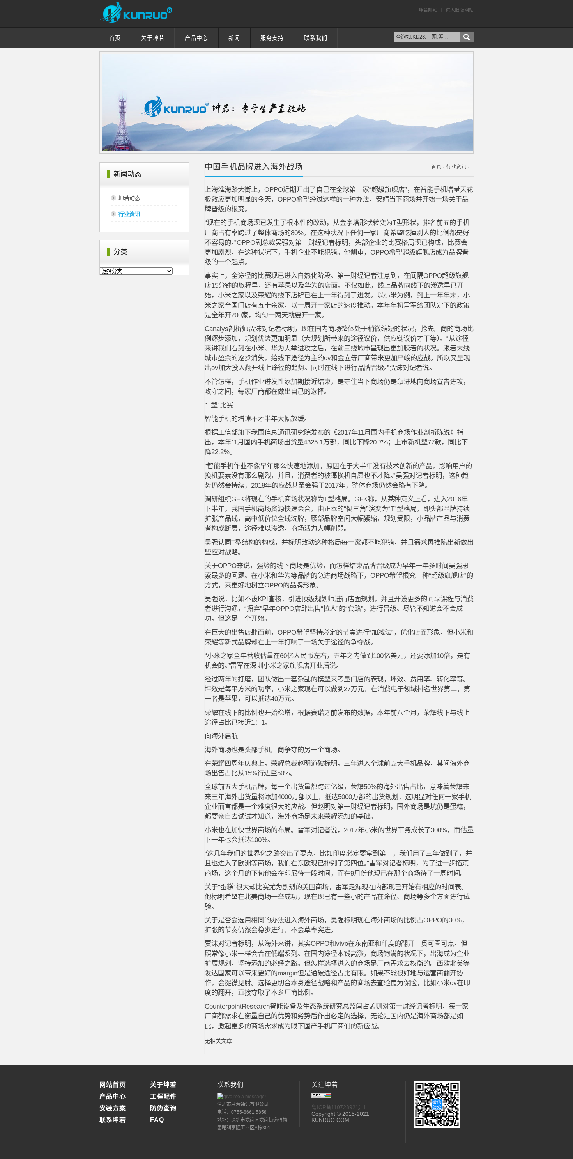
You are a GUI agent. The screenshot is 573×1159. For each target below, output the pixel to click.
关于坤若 (152, 38)
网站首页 (112, 1084)
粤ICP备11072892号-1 (338, 1107)
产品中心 (196, 38)
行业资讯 (129, 214)
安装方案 (112, 1108)
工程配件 (163, 1096)
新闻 (234, 38)
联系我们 (315, 38)
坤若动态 (129, 198)
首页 (115, 38)
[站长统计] (321, 1096)
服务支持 (272, 38)
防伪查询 (163, 1108)
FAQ (157, 1120)
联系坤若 (112, 1120)
